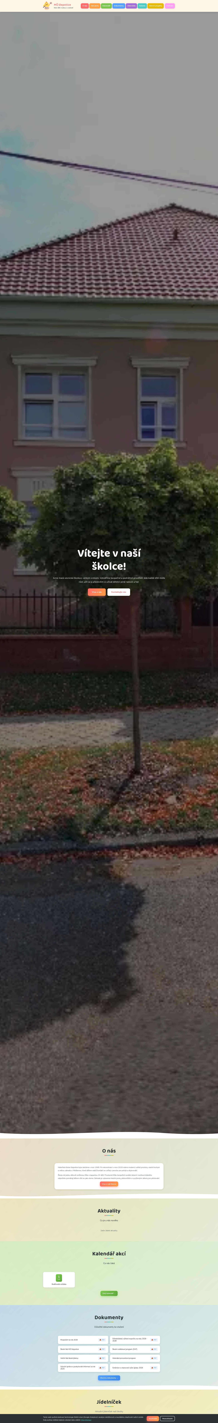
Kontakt (170, 6)
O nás (84, 6)
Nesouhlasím (167, 1418)
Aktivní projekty (155, 6)
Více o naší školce (109, 1184)
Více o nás (97, 592)
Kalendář (106, 6)
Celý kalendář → (109, 1293)
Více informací (86, 1420)
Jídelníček (131, 6)
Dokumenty (119, 6)
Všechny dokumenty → (109, 1378)
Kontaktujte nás (118, 592)
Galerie (142, 6)
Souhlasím (153, 1418)
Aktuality (95, 6)
